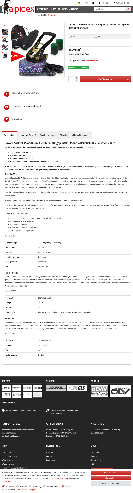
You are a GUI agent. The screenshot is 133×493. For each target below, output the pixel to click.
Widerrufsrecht (8, 464)
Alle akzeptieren (111, 473)
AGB (92, 464)
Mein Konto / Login (9, 456)
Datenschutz (96, 460)
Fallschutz (55, 9)
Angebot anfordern (48, 135)
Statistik (23, 486)
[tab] (66, 93)
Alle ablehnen (111, 478)
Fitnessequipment (70, 9)
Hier (92, 430)
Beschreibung (9, 135)
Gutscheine (6, 452)
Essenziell (10, 486)
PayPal (69, 486)
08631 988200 (56, 423)
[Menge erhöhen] (76, 77)
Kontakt (94, 456)
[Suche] (128, 9)
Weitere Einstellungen (26, 490)
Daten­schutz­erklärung (59, 478)
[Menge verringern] (76, 80)
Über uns (50, 452)
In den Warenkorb (104, 79)
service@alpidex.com (11, 436)
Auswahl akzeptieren (110, 483)
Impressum (50, 460)
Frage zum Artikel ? (27, 135)
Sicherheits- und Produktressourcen (75, 135)
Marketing (37, 486)
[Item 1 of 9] (5, 44)
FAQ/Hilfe (95, 452)
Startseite (52, 15)
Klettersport (42, 9)
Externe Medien (53, 486)
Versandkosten (92, 61)
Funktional (10, 490)
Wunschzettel (7, 460)
